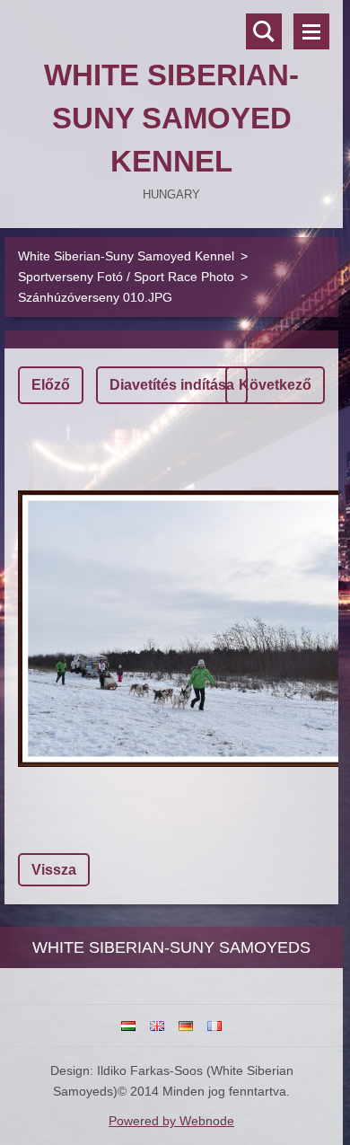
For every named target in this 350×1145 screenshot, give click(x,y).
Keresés (264, 31)
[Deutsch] (186, 1025)
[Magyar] (128, 1025)
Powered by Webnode (171, 1121)
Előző (50, 384)
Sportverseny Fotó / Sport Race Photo (126, 276)
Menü (311, 31)
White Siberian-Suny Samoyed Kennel (126, 256)
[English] (157, 1025)
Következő (275, 384)
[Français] (214, 1025)
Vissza (53, 869)
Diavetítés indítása (171, 384)
